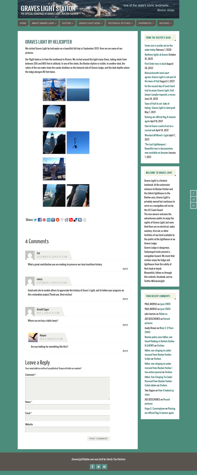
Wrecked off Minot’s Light (157, 135)
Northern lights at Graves (156, 54)
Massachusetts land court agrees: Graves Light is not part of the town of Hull (160, 77)
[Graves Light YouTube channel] (193, 205)
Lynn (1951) (165, 304)
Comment (30, 374)
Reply (125, 269)
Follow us (163, 314)
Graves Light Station (48, 8)
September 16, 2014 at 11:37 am (52, 257)
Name (28, 402)
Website (29, 424)
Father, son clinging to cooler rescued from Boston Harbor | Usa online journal (158, 367)
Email (28, 413)
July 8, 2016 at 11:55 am (51, 339)
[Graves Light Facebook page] (193, 193)
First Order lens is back (155, 63)
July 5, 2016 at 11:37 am (48, 313)
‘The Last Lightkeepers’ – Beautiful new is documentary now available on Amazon (159, 148)
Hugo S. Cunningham (155, 408)
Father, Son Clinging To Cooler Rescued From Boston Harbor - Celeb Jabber (159, 381)
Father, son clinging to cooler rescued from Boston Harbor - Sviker (158, 354)
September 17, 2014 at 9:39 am (52, 283)
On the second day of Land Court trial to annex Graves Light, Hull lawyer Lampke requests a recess (160, 90)
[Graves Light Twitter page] (193, 199)
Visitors (160, 345)
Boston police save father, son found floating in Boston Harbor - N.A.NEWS (160, 341)
